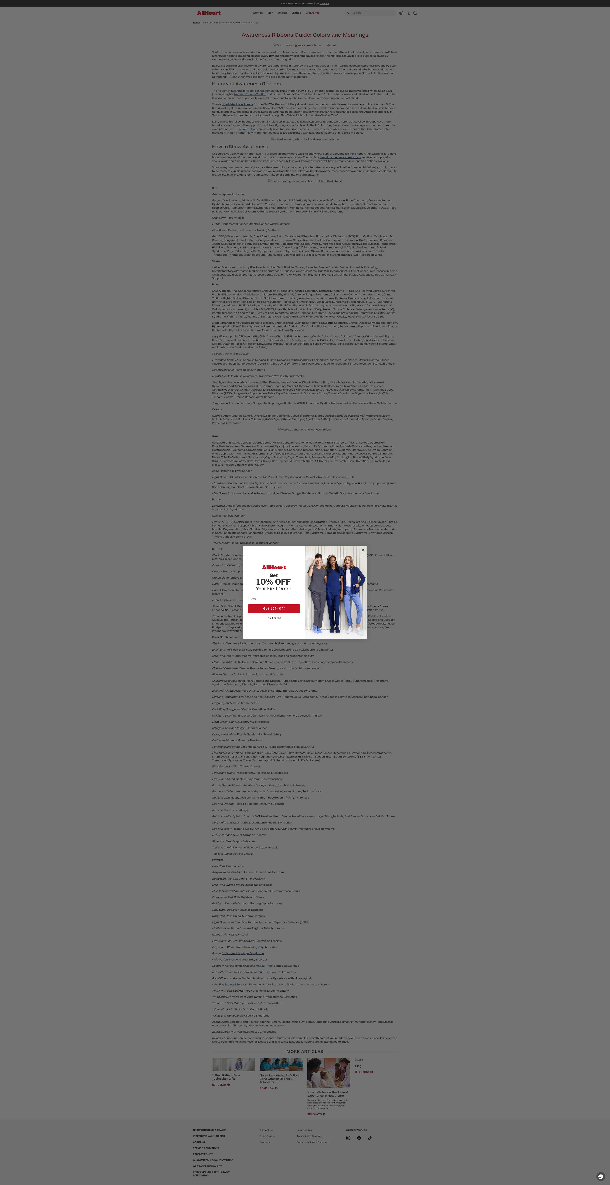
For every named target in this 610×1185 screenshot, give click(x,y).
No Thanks (274, 617)
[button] (600, 1176)
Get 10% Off (274, 608)
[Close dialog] (363, 550)
